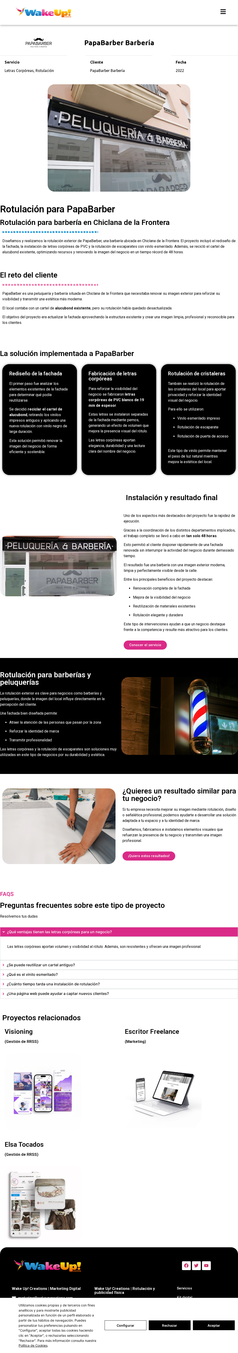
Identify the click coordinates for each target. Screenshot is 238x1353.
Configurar (125, 1325)
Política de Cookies (33, 1345)
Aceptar (214, 1325)
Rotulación (45, 70)
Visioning (19, 1031)
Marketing (135, 1041)
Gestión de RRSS (21, 1041)
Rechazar (169, 1325)
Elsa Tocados (24, 1144)
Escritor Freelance (152, 1031)
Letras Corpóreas (19, 70)
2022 (180, 70)
